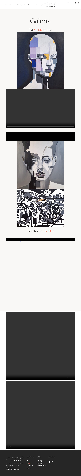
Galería (16, 4)
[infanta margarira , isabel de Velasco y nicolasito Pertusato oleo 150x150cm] (40, 136)
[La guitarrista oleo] (40, 139)
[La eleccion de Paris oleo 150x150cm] (40, 138)
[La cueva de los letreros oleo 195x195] (40, 137)
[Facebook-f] (75, 2)
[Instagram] (78, 2)
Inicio (5, 4)
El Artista (11, 4)
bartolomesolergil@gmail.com (12, 469)
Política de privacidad (40, 462)
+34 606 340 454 (10, 468)
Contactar (35, 4)
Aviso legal (40, 460)
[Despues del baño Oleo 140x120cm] (40, 134)
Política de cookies (42, 465)
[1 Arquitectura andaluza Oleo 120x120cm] (40, 140)
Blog (29, 4)
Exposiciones (23, 4)
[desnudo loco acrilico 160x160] (40, 133)
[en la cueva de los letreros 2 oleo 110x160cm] (40, 135)
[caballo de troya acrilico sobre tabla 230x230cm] (40, 132)
